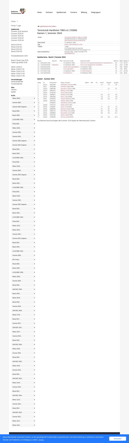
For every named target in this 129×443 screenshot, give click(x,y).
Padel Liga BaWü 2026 (19, 62)
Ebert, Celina (64, 97)
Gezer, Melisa (65, 92)
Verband (49, 12)
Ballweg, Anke (65, 90)
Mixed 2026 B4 (16, 51)
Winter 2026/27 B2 (18, 71)
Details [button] (41, 440)
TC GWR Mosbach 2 (86, 71)
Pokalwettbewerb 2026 (19, 56)
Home (13, 21)
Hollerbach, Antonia (66, 84)
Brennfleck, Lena (66, 113)
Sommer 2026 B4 (17, 40)
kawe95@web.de (69, 53)
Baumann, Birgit (65, 109)
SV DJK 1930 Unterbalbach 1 (71, 67)
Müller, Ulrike (64, 105)
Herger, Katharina (66, 99)
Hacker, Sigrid (65, 115)
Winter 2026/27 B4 (18, 76)
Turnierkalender (16, 84)
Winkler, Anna (65, 95)
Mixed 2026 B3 (16, 49)
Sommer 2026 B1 (17, 33)
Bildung (84, 12)
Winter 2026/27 (16, 67)
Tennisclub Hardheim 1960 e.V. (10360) (75, 37)
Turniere (73, 12)
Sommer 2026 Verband (19, 31)
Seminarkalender (17, 81)
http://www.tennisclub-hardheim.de (74, 40)
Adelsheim (55, 65)
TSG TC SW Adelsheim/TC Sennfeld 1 (91, 65)
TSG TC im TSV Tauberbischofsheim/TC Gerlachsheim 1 (96, 63)
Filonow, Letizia (65, 117)
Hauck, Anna (64, 107)
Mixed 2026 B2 (16, 47)
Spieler (13, 92)
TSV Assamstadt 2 (68, 69)
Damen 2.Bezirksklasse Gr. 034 (73, 44)
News (39, 12)
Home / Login (16, 25)
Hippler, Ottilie (65, 101)
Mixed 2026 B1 (16, 45)
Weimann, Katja (65, 86)
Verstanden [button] (118, 438)
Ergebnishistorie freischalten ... (48, 26)
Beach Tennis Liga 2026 (19, 60)
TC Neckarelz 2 (67, 73)
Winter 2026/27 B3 (18, 73)
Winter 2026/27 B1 (18, 69)
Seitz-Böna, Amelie (66, 103)
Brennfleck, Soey (66, 111)
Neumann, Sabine (66, 88)
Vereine (14, 89)
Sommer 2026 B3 (17, 38)
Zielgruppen (96, 12)
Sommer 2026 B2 (17, 36)
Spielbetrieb (61, 12)
